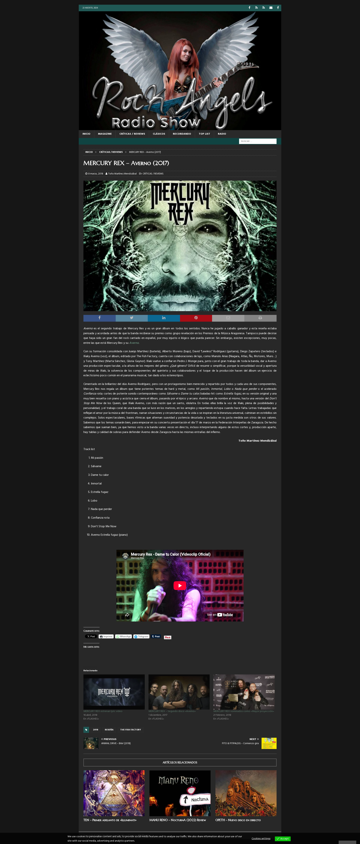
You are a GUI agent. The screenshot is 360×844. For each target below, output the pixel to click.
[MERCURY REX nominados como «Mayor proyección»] (244, 692)
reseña (109, 730)
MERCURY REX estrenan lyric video (102, 711)
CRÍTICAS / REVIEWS (132, 134)
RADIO (222, 134)
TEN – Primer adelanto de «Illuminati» (109, 820)
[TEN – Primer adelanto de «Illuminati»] (114, 793)
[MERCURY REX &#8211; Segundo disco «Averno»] (179, 692)
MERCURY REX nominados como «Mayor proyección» (243, 711)
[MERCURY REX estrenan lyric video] (114, 692)
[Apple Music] (263, 8)
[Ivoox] (256, 8)
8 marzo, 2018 (95, 174)
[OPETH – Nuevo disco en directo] (246, 793)
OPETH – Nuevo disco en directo (238, 820)
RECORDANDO (182, 134)
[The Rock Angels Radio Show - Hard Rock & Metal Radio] (180, 128)
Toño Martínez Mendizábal (122, 174)
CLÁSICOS (159, 134)
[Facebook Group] (278, 8)
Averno (134, 343)
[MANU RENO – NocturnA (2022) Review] (180, 793)
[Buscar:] (258, 141)
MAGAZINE (105, 134)
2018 (95, 730)
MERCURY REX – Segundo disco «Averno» (172, 711)
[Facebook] (249, 8)
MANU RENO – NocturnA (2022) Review (177, 820)
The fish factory (130, 730)
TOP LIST (204, 134)
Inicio (86, 134)
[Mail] (271, 8)
